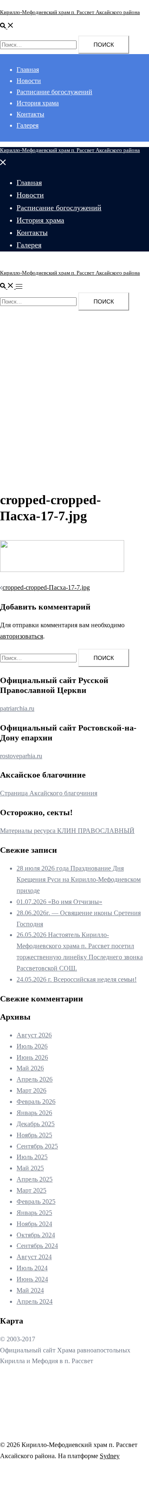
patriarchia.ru (17, 708)
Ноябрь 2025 (34, 1135)
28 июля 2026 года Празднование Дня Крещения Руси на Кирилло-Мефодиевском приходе (79, 879)
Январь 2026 (34, 1112)
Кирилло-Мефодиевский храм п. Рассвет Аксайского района (70, 12)
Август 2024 (34, 1256)
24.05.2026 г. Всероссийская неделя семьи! (77, 979)
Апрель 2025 (35, 1179)
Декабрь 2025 (36, 1123)
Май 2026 (30, 1068)
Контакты (30, 114)
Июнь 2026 (32, 1057)
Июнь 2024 (32, 1279)
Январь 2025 (34, 1212)
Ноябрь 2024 (34, 1223)
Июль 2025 (32, 1156)
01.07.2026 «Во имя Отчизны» (59, 901)
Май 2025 (30, 1168)
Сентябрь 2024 (37, 1245)
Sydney (110, 1455)
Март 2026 (31, 1090)
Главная (28, 69)
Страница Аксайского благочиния (48, 793)
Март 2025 (31, 1190)
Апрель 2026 (35, 1079)
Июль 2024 (32, 1268)
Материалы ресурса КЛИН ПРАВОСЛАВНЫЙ (67, 830)
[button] (7, 26)
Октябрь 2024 (36, 1234)
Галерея (27, 125)
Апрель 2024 (35, 1301)
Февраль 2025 (36, 1201)
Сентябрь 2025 (37, 1146)
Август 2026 (34, 1035)
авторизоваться (21, 636)
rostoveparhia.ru (21, 755)
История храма (38, 103)
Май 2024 (30, 1290)
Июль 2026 (32, 1046)
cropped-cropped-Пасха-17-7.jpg (46, 587)
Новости (29, 80)
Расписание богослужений (54, 91)
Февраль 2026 (36, 1101)
